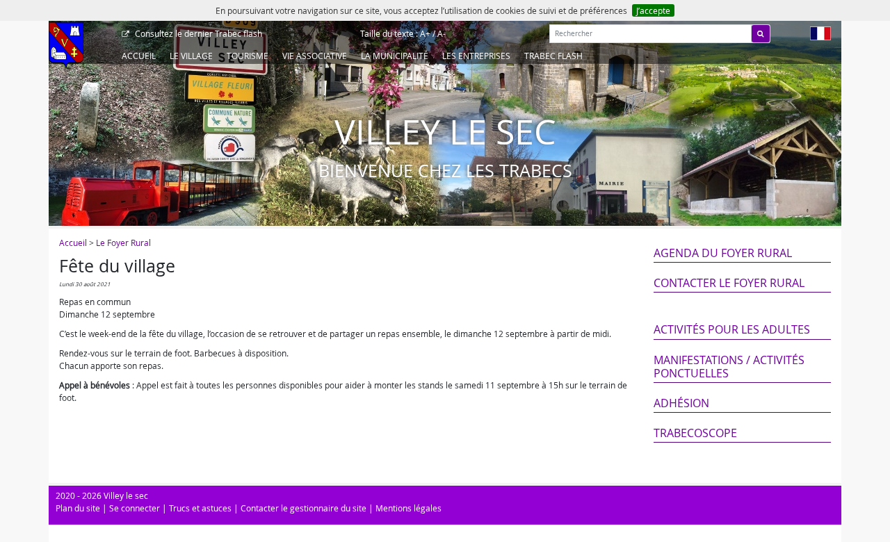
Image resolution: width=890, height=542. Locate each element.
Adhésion (681, 403)
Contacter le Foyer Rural (729, 282)
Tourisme (247, 55)
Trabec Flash (553, 55)
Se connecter (134, 508)
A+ (425, 33)
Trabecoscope (695, 433)
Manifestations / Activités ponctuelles (729, 366)
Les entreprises (476, 55)
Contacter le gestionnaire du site (303, 508)
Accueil (139, 55)
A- (441, 33)
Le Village (191, 55)
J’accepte (653, 10)
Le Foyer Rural (123, 242)
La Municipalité (394, 55)
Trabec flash (198, 33)
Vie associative (314, 55)
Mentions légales (408, 508)
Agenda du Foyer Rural (723, 253)
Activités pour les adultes (732, 329)
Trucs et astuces (200, 508)
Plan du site (78, 508)
